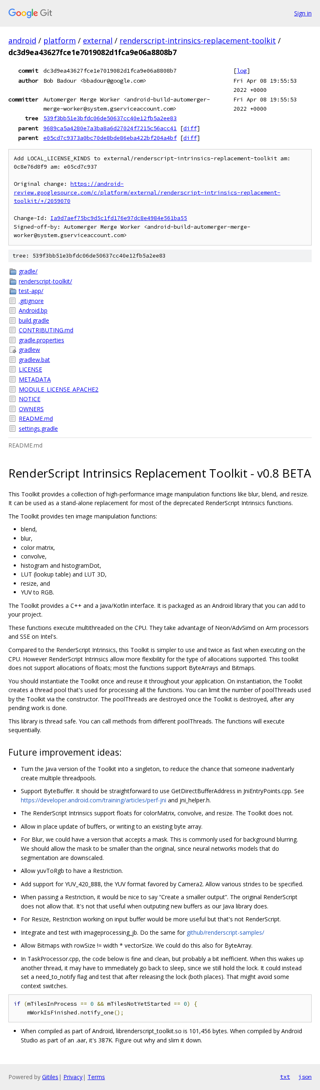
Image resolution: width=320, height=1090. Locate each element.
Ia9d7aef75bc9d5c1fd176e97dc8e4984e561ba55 (118, 218)
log (242, 70)
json (305, 1076)
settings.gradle (38, 428)
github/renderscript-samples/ (225, 932)
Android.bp (33, 310)
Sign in (303, 13)
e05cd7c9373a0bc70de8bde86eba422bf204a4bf (110, 138)
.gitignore (31, 301)
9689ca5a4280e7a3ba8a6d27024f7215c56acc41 (110, 128)
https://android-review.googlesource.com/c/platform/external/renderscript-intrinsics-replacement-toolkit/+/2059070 (147, 192)
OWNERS (31, 409)
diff (190, 128)
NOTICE (29, 399)
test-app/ (31, 291)
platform (59, 40)
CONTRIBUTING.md (46, 330)
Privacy (72, 1077)
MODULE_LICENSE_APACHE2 (58, 389)
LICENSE (30, 369)
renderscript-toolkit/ (45, 281)
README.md (36, 418)
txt (285, 1076)
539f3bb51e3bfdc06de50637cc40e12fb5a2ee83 (110, 118)
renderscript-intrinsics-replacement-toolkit (198, 40)
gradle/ (28, 271)
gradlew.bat (34, 360)
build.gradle (34, 320)
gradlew (29, 350)
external (97, 40)
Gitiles (50, 1077)
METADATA (35, 379)
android (22, 40)
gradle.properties (41, 340)
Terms (96, 1077)
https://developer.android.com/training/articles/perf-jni (93, 800)
